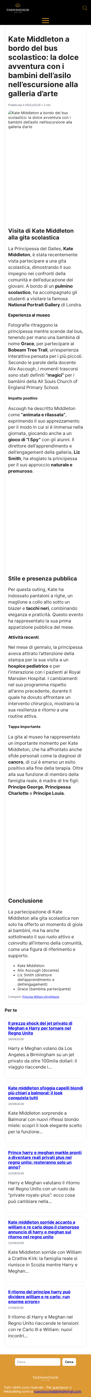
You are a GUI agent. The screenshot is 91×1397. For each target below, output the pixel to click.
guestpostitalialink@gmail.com (57, 1391)
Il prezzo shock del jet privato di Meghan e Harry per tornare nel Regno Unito (40, 1028)
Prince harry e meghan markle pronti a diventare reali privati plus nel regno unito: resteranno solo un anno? (45, 1160)
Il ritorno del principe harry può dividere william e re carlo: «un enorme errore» (39, 1296)
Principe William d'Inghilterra (40, 996)
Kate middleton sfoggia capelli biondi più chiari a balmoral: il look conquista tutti (45, 1093)
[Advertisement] (45, 176)
